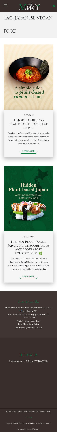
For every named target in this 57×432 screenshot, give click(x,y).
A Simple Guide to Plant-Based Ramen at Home (28, 124)
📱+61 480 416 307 (28, 311)
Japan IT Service (33, 429)
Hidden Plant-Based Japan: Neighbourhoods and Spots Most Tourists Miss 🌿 (28, 248)
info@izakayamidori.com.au (28, 327)
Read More (28, 151)
